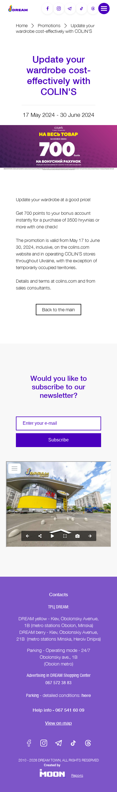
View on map (58, 723)
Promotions (49, 25)
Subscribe (58, 439)
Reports (77, 775)
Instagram (44, 743)
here (86, 695)
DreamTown (18, 8)
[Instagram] (58, 8)
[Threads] (93, 8)
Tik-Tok (73, 743)
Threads (88, 743)
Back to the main (58, 309)
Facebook (29, 743)
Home (22, 25)
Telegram (58, 743)
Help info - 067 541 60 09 (58, 709)
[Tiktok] (81, 8)
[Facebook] (47, 8)
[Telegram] (70, 8)
